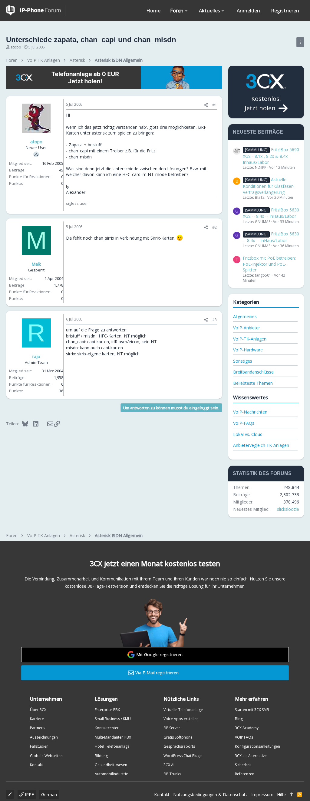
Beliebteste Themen (253, 383)
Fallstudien (39, 746)
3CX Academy (247, 727)
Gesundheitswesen (111, 764)
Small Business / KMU (113, 718)
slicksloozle (288, 509)
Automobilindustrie (111, 773)
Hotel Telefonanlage (112, 746)
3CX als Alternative (251, 755)
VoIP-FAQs (243, 423)
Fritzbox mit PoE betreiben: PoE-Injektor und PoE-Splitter (269, 264)
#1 (214, 105)
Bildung (101, 755)
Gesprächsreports (179, 746)
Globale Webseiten (46, 755)
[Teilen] (206, 105)
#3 (214, 319)
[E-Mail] (46, 423)
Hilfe (281, 794)
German (49, 794)
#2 (214, 227)
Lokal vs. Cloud (247, 434)
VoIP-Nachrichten (250, 412)
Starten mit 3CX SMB (252, 709)
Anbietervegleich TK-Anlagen (261, 445)
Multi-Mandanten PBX (113, 737)
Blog (239, 718)
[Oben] (291, 794)
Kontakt (36, 764)
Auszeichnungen (44, 737)
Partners (37, 727)
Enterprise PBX (107, 709)
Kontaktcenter (107, 727)
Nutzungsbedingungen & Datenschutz (210, 794)
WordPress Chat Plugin (183, 755)
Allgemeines (245, 316)
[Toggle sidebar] (300, 42)
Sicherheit (243, 764)
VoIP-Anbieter (246, 328)
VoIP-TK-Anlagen (249, 339)
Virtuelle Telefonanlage (183, 709)
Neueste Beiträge (258, 132)
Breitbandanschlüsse (253, 372)
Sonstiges (242, 361)
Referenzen (244, 773)
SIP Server (171, 727)
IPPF (29, 794)
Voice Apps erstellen (181, 718)
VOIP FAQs (244, 737)
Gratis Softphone (178, 737)
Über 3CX (38, 709)
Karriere (37, 718)
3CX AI (168, 764)
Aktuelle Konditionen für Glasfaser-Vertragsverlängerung (268, 186)
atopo (16, 47)
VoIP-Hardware (248, 350)
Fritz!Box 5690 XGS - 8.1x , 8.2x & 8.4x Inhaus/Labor (271, 156)
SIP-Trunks (172, 773)
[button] (186, 10)
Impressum (262, 794)
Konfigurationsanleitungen (257, 746)
